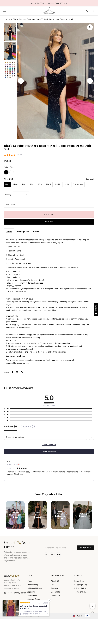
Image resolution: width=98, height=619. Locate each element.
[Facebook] (46, 554)
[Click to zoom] (90, 27)
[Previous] (21, 81)
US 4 (15, 184)
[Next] (90, 81)
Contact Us (55, 595)
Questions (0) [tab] (28, 426)
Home (7, 19)
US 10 (40, 184)
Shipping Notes (22, 232)
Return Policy (79, 581)
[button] (13, 155)
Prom (29, 581)
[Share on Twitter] (17, 372)
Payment (54, 588)
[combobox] (91, 437)
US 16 (66, 184)
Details (9, 232)
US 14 (57, 184)
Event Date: (11, 204)
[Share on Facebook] (12, 372)
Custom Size (78, 184)
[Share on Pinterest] (22, 372)
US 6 (23, 184)
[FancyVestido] (49, 10)
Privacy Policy (80, 588)
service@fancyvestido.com (16, 593)
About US (55, 581)
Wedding (31, 592)
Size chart (90, 179)
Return (36, 232)
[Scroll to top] (92, 612)
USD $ (79, 616)
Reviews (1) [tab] (10, 426)
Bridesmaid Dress (34, 588)
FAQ (52, 585)
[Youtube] (58, 554)
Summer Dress (33, 599)
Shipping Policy (80, 585)
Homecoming (32, 585)
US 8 (31, 184)
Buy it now (49, 222)
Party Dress (32, 595)
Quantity (7, 194)
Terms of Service (81, 592)
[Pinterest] (52, 554)
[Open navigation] (22, 11)
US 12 (48, 184)
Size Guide (55, 592)
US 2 (7, 184)
